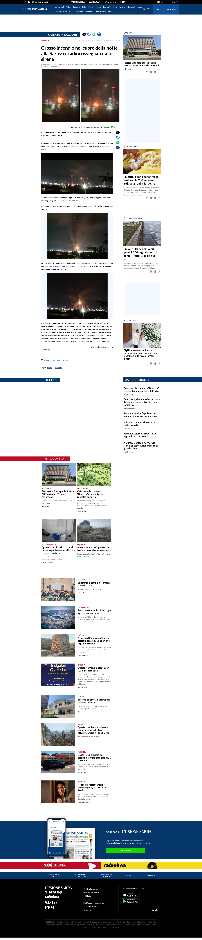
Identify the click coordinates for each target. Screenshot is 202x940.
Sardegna (76, 7)
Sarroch (65, 360)
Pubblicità (87, 896)
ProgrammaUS (59, 7)
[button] (84, 34)
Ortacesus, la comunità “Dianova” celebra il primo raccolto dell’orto (141, 389)
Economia (106, 7)
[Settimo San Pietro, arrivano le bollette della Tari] (58, 706)
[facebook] (29, 2)
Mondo (90, 7)
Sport (115, 7)
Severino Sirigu (128, 394)
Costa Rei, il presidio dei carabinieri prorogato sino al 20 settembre (94, 757)
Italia (84, 7)
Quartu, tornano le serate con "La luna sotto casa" (93, 669)
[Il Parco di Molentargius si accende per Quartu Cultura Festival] (58, 791)
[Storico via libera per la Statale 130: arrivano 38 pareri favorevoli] (142, 47)
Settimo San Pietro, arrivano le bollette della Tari (94, 701)
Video (68, 7)
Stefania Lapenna (129, 408)
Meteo (139, 7)
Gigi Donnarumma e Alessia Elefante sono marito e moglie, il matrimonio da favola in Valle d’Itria (140, 354)
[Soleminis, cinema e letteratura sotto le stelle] (58, 589)
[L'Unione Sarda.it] (36, 9)
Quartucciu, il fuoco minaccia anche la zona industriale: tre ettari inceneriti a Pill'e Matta (93, 730)
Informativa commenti (91, 906)
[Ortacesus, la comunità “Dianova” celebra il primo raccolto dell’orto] (94, 474)
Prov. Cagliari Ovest (52, 360)
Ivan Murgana (46, 350)
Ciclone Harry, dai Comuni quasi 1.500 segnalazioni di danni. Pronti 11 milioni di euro (140, 254)
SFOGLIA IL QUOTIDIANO (166, 9)
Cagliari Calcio (100, 12)
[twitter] (26, 2)
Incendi (111, 12)
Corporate (87, 910)
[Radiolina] (94, 2)
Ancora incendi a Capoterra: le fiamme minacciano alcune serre (140, 414)
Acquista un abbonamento (80, 875)
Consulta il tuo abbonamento (54, 875)
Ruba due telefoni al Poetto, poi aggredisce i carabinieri (140, 435)
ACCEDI (175, 2)
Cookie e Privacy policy (91, 889)
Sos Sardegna (78, 12)
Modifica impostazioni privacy (94, 903)
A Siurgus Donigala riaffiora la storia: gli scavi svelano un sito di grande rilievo (140, 445)
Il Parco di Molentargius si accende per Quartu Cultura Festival (92, 787)
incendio (58, 367)
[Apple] (139, 895)
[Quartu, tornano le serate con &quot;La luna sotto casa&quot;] (58, 675)
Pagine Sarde (150, 875)
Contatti (86, 899)
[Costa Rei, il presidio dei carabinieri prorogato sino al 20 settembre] (58, 762)
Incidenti (88, 12)
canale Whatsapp (111, 126)
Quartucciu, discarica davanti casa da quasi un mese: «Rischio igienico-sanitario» (142, 402)
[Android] (139, 901)
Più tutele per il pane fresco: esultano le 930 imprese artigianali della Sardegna (141, 180)
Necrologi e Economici (91, 892)
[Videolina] (78, 2)
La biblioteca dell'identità (106, 875)
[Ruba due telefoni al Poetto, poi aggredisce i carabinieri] (58, 617)
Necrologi (131, 7)
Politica (98, 7)
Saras (49, 367)
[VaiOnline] (110, 2)
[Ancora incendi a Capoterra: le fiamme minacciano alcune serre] (94, 530)
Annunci (122, 7)
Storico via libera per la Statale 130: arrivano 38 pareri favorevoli (141, 64)
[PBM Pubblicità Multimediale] (123, 2)
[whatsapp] (33, 2)
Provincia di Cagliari (61, 34)
